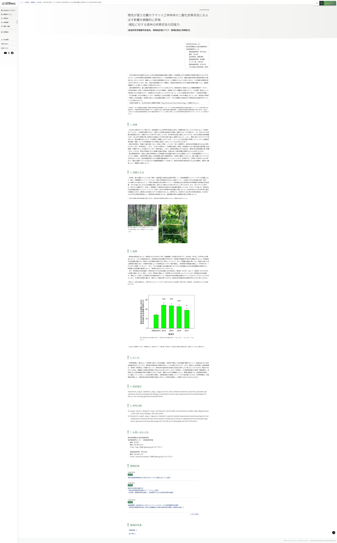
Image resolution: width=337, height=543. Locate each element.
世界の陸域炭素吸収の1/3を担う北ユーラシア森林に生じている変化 (149, 477)
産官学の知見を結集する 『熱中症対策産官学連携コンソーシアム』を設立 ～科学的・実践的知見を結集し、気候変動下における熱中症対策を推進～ (151, 490)
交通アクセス (4, 48)
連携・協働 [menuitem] (7, 26)
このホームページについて (289, 540)
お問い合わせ (4, 44)
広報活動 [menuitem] (6, 22)
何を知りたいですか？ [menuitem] (10, 10)
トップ (21, 2)
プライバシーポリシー (303, 540)
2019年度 (39, 2)
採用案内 (6, 32)
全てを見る (195, 514)
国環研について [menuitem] (8, 14)
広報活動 (27, 2)
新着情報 (33, 2)
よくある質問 (4, 39)
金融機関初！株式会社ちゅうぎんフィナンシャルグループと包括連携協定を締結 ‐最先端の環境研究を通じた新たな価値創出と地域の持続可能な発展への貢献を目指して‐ (156, 506)
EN (317, 3)
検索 (321, 3)
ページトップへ (333, 532)
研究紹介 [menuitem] (6, 18)
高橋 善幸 (132, 530)
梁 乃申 (131, 534)
